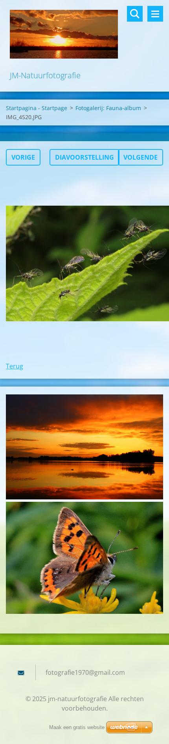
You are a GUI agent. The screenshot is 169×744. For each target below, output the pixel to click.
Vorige (23, 157)
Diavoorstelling (84, 157)
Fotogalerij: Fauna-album (108, 108)
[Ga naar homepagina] (84, 34)
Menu (155, 14)
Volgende (140, 157)
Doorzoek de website (135, 14)
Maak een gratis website (77, 727)
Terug (14, 366)
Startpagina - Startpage (36, 108)
